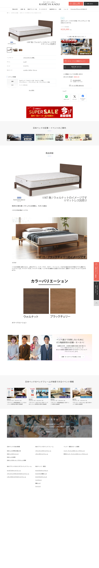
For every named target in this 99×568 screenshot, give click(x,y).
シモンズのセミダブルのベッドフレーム (16, 477)
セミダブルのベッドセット (41, 470)
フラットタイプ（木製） (29, 57)
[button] (9, 49)
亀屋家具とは (53, 9)
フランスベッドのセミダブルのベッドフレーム (18, 473)
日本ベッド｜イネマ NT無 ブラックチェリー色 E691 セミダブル (30, 12)
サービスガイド (43, 9)
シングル (25, 70)
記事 (60, 9)
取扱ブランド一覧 (32, 9)
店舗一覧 (23, 9)
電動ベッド (38, 483)
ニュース (66, 9)
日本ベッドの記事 (11, 457)
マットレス (38, 486)
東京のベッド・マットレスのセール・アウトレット (76, 454)
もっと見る (31, 90)
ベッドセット (38, 480)
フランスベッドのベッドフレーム (43, 450)
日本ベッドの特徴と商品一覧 (14, 450)
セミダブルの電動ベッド (41, 473)
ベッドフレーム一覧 (14, 12)
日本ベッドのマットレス (13, 454)
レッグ (25, 62)
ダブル (30, 70)
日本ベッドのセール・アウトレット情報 (16, 460)
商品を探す (15, 9)
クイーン (35, 70)
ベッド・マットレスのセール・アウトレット (74, 450)
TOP (7, 12)
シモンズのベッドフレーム (41, 454)
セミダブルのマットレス (41, 477)
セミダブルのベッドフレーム (14, 470)
